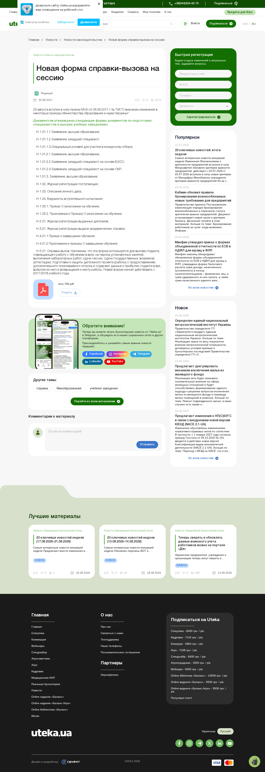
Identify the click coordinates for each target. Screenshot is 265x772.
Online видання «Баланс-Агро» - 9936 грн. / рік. (198, 690)
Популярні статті (181, 697)
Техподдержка (110, 639)
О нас (168, 11)
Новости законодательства (59, 55)
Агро (34, 664)
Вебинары (37, 645)
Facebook (96, 354)
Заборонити (65, 22)
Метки (35, 715)
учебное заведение (104, 388)
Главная (14, 11)
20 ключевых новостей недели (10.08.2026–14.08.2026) (131, 539)
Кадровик (37, 671)
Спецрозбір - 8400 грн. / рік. (188, 656)
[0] (254, 761)
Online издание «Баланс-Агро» (51, 703)
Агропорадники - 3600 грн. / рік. (191, 662)
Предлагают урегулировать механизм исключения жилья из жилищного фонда (199, 370)
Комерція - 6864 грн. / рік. (187, 643)
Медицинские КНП (43, 677)
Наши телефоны (111, 645)
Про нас (106, 626)
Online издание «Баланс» (47, 696)
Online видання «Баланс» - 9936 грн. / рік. (197, 682)
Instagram (120, 354)
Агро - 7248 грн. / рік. (184, 650)
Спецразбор (39, 652)
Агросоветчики (40, 658)
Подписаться (223, 3)
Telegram (143, 354)
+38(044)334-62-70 (186, 3)
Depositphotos (109, 674)
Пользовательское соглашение (120, 652)
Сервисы (133, 11)
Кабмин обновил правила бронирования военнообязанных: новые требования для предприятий (203, 196)
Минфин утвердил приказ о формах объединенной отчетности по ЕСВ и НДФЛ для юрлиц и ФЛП (203, 246)
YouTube (117, 361)
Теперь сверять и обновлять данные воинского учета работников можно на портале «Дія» (201, 543)
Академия (117, 11)
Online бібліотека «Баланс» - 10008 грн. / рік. (199, 675)
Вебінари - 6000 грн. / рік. (187, 669)
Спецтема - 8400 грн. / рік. (187, 631)
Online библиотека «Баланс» (49, 709)
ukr (245, 23)
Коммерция (38, 639)
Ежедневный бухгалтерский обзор (63, 530)
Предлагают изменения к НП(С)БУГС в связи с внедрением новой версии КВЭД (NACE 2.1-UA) (203, 420)
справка (42, 388)
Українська (208, 731)
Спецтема (37, 633)
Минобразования (69, 388)
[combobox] (203, 106)
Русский (225, 731)
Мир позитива (151, 11)
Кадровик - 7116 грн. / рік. (187, 637)
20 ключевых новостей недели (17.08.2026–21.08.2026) (60, 539)
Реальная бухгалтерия (45, 684)
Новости (38, 55)
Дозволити (88, 22)
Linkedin (95, 361)
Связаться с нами (112, 633)
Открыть (66, 292)
